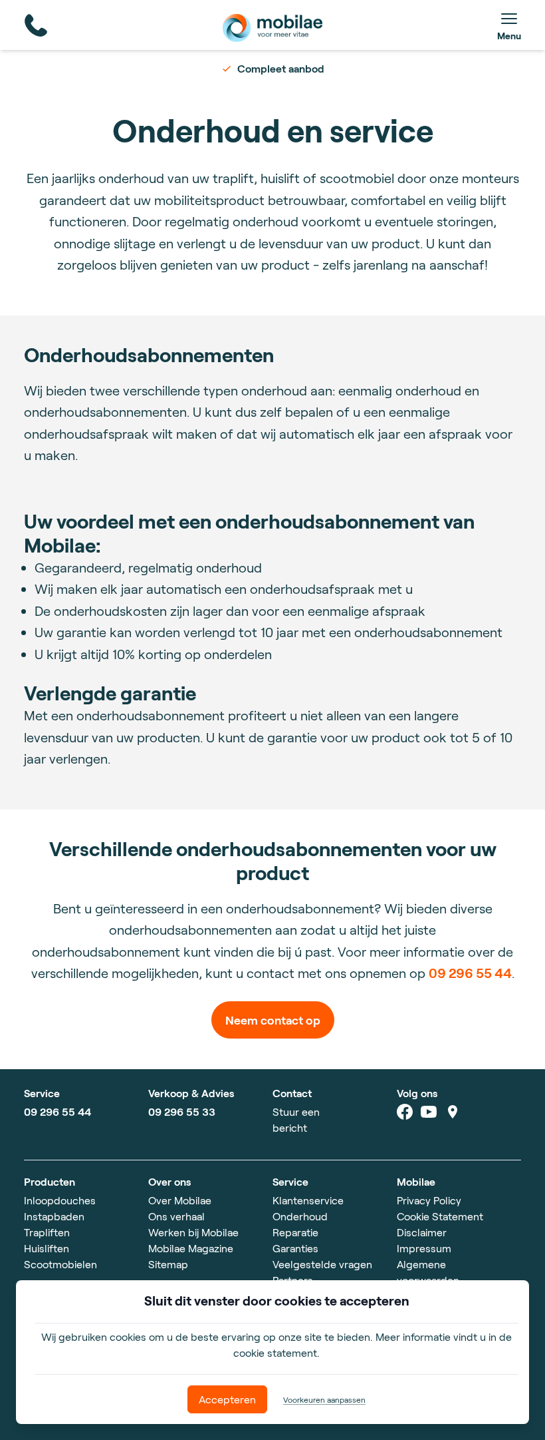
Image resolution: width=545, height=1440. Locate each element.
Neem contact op (272, 1020)
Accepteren (227, 1399)
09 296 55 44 (470, 973)
